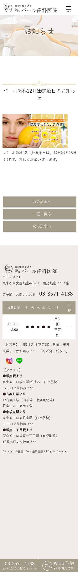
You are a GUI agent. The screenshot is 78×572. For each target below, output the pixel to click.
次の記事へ (40, 226)
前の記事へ (40, 202)
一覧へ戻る (40, 214)
